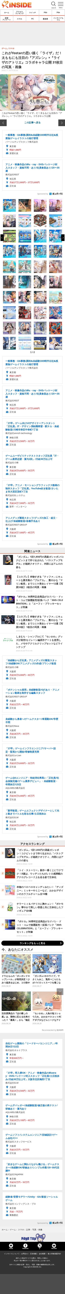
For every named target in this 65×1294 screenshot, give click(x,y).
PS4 (58, 12)
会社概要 (42, 1253)
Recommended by (49, 1030)
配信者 (45, 19)
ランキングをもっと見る (32, 943)
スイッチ (32, 12)
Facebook (25, 1248)
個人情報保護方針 (54, 1253)
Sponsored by (42, 194)
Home (11, 1248)
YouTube (54, 1248)
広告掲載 (33, 1253)
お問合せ (24, 1253)
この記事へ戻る (32, 122)
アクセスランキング (19, 12)
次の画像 (61, 122)
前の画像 (3, 122)
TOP (32, 1238)
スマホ (19, 19)
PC (32, 19)
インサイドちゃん (58, 18)
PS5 (45, 12)
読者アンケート (6, 18)
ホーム (6, 12)
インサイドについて (11, 1253)
